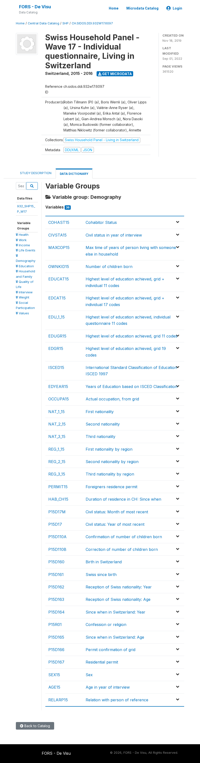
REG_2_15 (56, 461)
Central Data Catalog (43, 23)
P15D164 (56, 612)
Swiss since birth (101, 574)
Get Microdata (116, 74)
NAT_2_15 (57, 424)
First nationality (100, 411)
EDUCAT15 (58, 279)
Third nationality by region (110, 474)
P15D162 (56, 587)
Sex (89, 674)
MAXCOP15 (59, 247)
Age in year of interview (108, 687)
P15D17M (57, 511)
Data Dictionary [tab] (74, 174)
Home (114, 8)
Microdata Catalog (142, 8)
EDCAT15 (57, 298)
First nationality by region (109, 449)
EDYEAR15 (58, 386)
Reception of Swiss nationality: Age (118, 599)
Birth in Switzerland (104, 561)
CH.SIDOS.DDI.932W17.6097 (92, 23)
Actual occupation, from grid (112, 398)
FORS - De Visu (35, 6)
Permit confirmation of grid (110, 649)
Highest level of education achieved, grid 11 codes (131, 336)
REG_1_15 (56, 449)
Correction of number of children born (122, 549)
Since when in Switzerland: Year (115, 612)
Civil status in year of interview (114, 235)
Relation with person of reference (117, 699)
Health (23, 235)
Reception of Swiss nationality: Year (119, 587)
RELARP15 (58, 699)
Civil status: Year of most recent (115, 524)
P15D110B (57, 549)
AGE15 (54, 687)
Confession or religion (106, 624)
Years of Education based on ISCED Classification (131, 386)
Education (26, 266)
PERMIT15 (58, 486)
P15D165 (56, 637)
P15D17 (55, 524)
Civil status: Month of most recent (117, 511)
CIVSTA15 (57, 235)
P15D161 (56, 574)
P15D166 (56, 649)
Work (22, 240)
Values (23, 313)
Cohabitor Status (101, 222)
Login (177, 8)
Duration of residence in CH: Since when (123, 499)
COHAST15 (58, 222)
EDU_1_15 (56, 317)
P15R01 (55, 624)
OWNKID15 (58, 266)
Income (24, 245)
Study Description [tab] (35, 173)
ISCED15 (56, 367)
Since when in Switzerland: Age (115, 637)
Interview (25, 292)
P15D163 (56, 599)
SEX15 (54, 674)
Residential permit (102, 662)
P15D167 (56, 662)
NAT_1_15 (56, 411)
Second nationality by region (112, 461)
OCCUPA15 (58, 398)
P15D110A (57, 536)
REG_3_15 (56, 474)
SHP (65, 23)
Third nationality (100, 436)
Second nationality (103, 424)
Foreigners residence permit (111, 486)
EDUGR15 (57, 336)
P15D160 (56, 561)
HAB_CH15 (58, 499)
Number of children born (109, 266)
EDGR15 (55, 348)
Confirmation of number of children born (124, 536)
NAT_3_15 (56, 436)
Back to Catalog (36, 726)
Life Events (26, 250)
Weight (23, 297)
